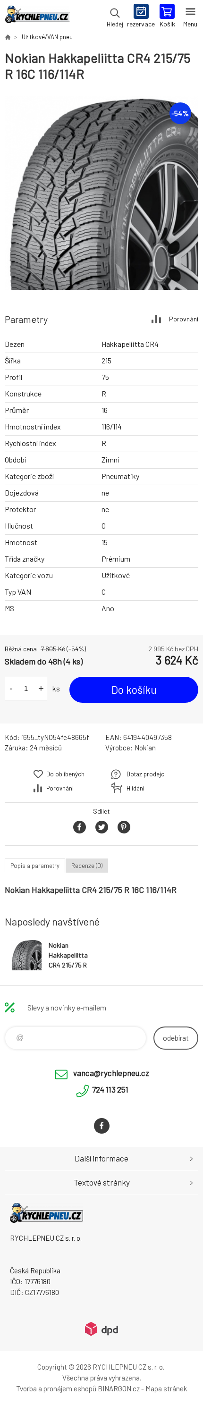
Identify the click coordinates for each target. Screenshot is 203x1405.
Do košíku (134, 689)
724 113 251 (110, 1089)
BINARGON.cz (119, 1388)
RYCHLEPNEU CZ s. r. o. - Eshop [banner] (37, 16)
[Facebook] (102, 1126)
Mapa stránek (166, 1388)
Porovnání (183, 319)
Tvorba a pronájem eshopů (56, 1388)
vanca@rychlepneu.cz (111, 1072)
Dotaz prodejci (146, 774)
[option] (101, 193)
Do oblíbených (65, 774)
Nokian (145, 747)
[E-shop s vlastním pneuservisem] (7, 37)
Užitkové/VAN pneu (47, 37)
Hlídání (135, 788)
